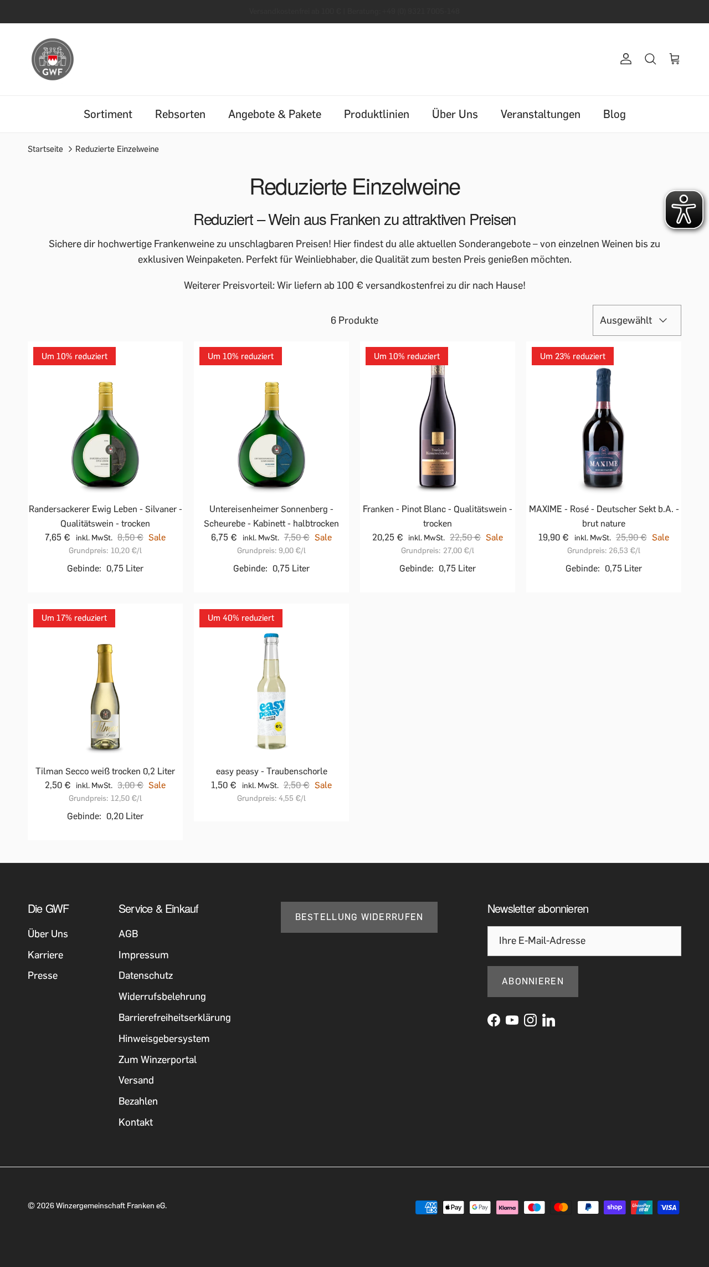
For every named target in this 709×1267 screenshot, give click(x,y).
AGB (128, 934)
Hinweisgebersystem (164, 1039)
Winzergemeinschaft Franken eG (110, 1205)
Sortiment (108, 114)
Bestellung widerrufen (359, 917)
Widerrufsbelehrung (162, 996)
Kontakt (136, 1122)
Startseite (45, 149)
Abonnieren (533, 981)
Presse (43, 975)
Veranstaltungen (540, 114)
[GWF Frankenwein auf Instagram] (530, 1020)
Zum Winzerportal (158, 1060)
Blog (614, 114)
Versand (136, 1080)
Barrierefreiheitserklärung (175, 1017)
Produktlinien (376, 114)
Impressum (144, 955)
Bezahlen (138, 1101)
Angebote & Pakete (274, 114)
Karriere (45, 955)
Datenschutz (146, 975)
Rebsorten (180, 114)
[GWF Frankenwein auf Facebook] (493, 1020)
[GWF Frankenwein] (53, 59)
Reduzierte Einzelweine (117, 149)
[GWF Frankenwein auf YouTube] (512, 1020)
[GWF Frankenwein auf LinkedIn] (548, 1020)
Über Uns (455, 114)
